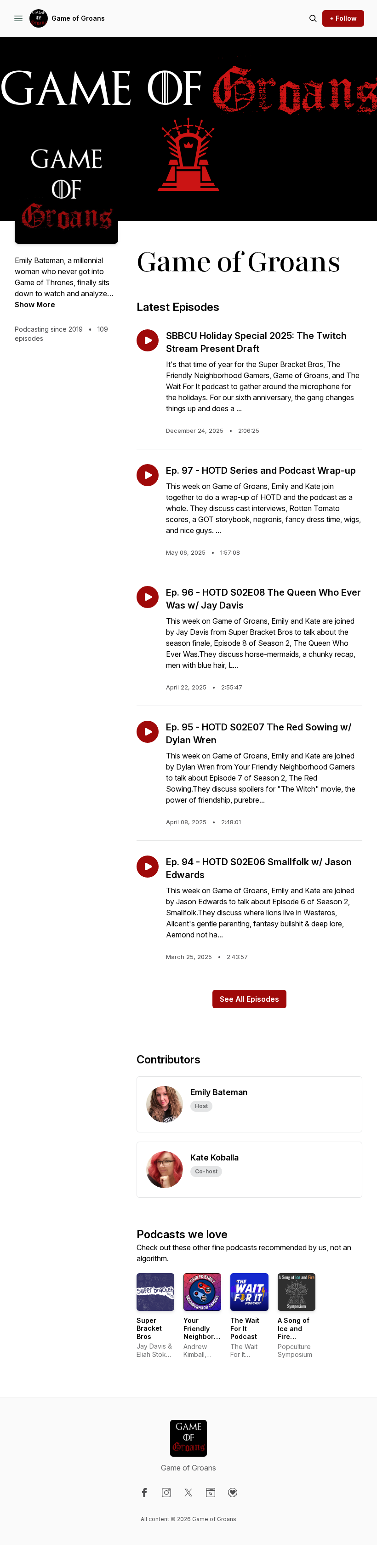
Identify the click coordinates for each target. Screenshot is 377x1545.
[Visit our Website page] (210, 1492)
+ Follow (343, 18)
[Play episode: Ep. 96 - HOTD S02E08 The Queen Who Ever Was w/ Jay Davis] (148, 597)
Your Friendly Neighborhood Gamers (206, 1332)
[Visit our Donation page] (232, 1492)
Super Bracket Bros (149, 1328)
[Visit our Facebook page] (144, 1492)
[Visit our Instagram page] (166, 1492)
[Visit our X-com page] (188, 1492)
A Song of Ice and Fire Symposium (296, 1332)
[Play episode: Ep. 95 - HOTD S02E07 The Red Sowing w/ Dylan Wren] (148, 732)
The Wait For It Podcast (244, 1328)
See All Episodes (249, 999)
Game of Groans (78, 18)
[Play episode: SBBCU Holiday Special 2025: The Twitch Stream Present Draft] (148, 340)
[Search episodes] (313, 18)
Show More (35, 304)
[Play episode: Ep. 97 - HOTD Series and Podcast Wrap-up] (148, 475)
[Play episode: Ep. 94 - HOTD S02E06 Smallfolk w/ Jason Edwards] (148, 867)
